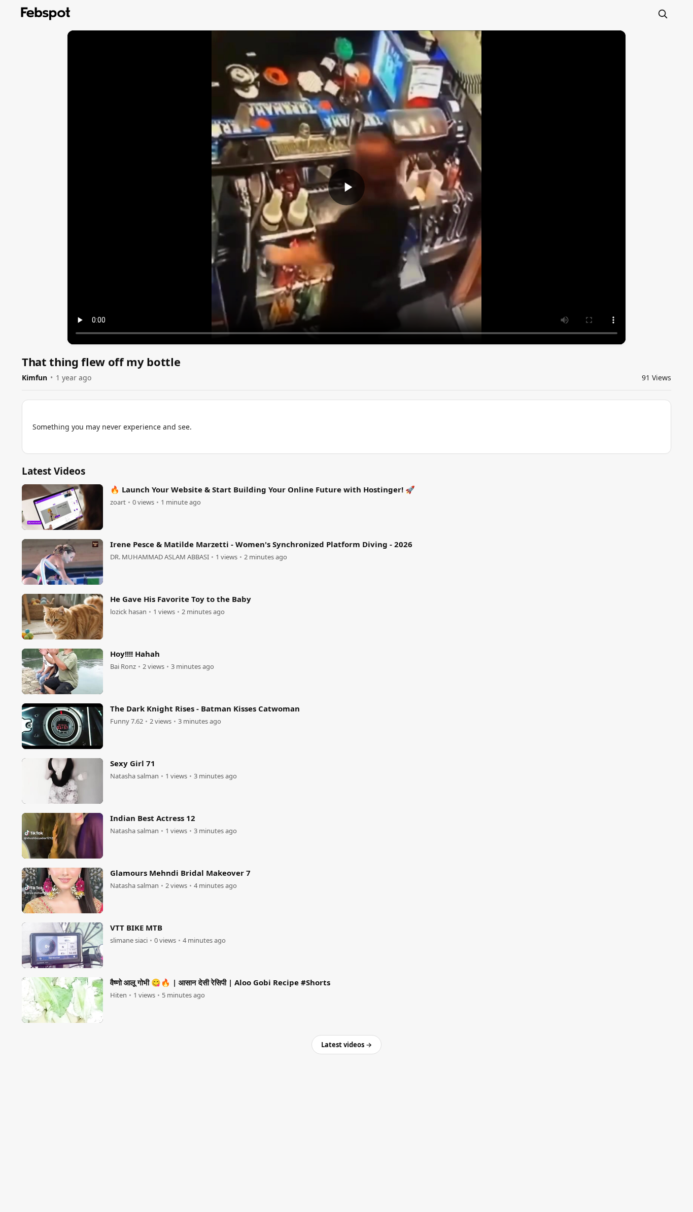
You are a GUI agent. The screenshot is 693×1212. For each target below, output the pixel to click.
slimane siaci (129, 940)
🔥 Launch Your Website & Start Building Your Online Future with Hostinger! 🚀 (262, 489)
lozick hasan (128, 612)
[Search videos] (662, 13)
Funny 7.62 (126, 721)
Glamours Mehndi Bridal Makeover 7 (180, 873)
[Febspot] (46, 14)
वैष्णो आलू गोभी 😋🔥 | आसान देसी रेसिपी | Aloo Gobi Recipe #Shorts (220, 982)
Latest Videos (53, 471)
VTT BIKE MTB (136, 927)
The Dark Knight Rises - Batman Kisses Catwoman (205, 708)
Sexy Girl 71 (132, 763)
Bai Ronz (123, 666)
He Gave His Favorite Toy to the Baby (180, 599)
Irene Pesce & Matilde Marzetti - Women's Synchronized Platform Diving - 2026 (261, 544)
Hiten (118, 995)
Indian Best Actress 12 (152, 818)
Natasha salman (134, 776)
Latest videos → (346, 1044)
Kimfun (34, 377)
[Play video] (346, 187)
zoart (118, 502)
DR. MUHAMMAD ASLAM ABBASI (159, 557)
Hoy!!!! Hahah (135, 654)
